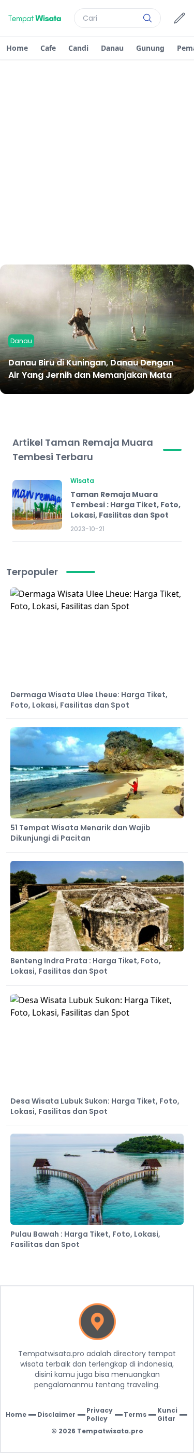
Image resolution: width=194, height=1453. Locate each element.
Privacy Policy (99, 1414)
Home (17, 48)
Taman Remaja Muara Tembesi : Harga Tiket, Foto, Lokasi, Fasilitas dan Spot (125, 504)
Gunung (150, 48)
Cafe (48, 48)
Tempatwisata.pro (110, 1431)
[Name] (147, 18)
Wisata (82, 480)
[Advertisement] (97, 162)
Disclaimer (56, 1415)
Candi (78, 48)
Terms (135, 1415)
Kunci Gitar (167, 1414)
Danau (112, 48)
